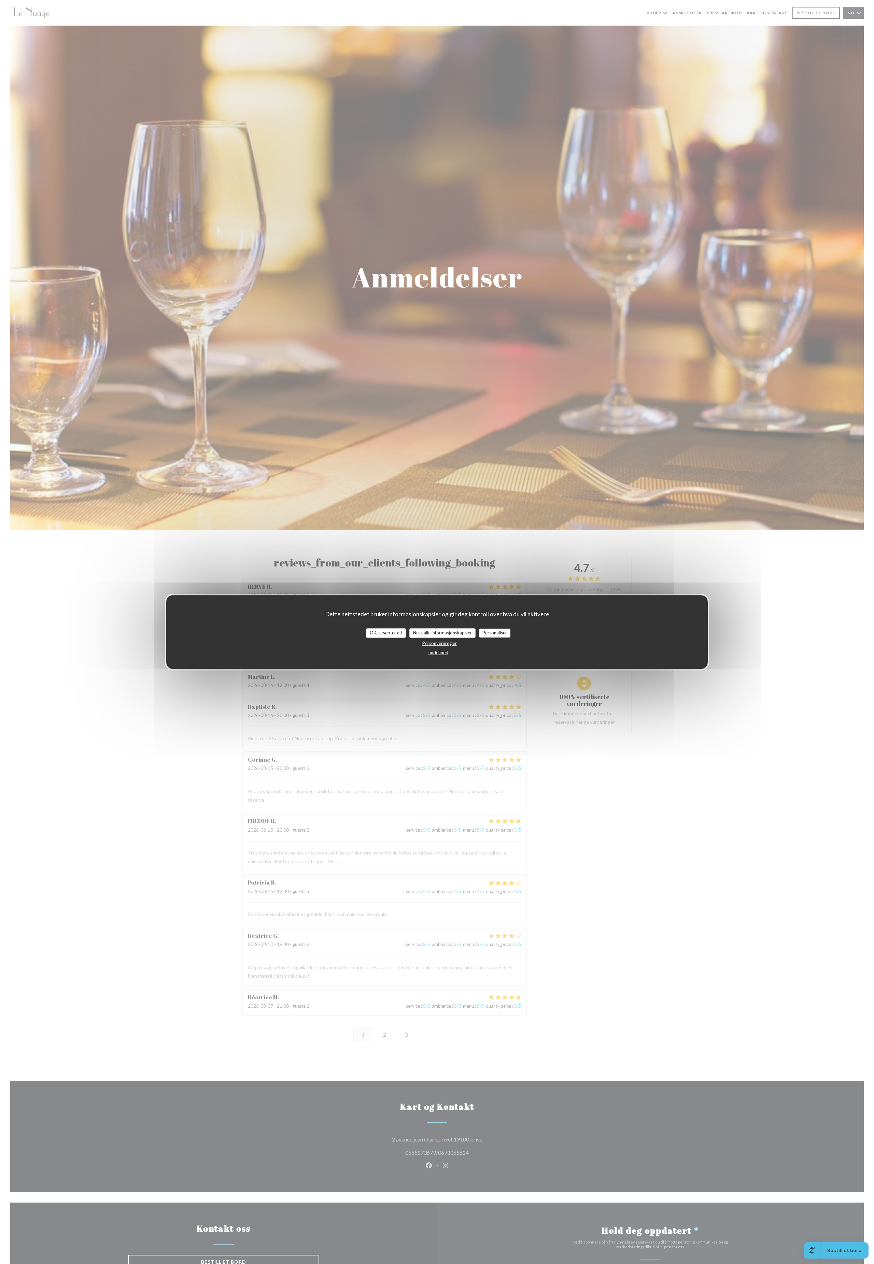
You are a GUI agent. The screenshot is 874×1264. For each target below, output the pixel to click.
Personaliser (494, 632)
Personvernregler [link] (439, 643)
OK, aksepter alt (386, 632)
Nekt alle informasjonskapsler (442, 632)
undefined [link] (438, 652)
